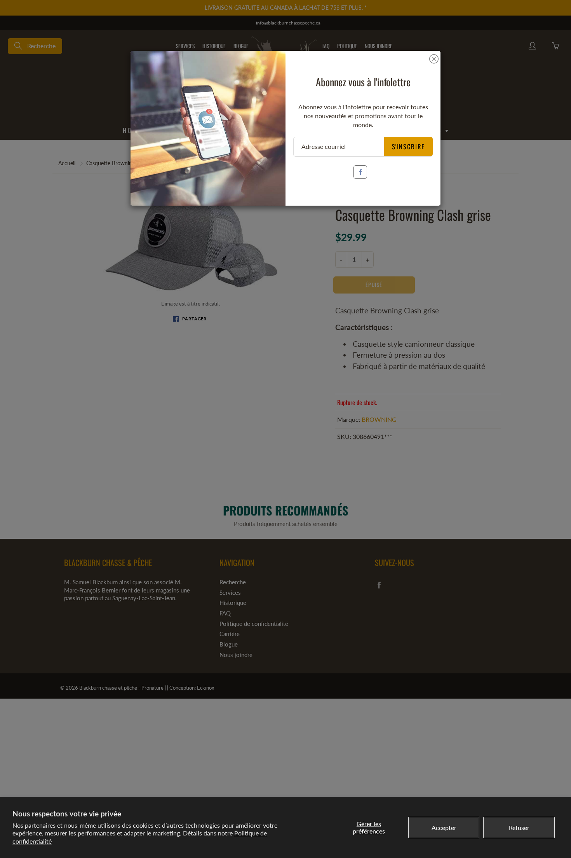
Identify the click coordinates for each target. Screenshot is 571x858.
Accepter (444, 827)
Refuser (519, 827)
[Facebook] (360, 172)
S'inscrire (408, 146)
